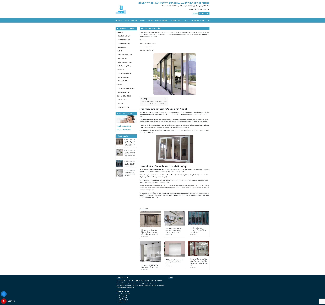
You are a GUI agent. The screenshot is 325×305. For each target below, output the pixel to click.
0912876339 (127, 126)
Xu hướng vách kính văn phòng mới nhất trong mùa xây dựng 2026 (174, 230)
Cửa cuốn (150, 20)
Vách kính (134, 20)
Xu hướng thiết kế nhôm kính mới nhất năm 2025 (129, 174)
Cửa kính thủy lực (124, 39)
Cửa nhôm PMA (123, 81)
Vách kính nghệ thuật (125, 62)
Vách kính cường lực (125, 54)
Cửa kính (126, 20)
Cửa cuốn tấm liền (124, 92)
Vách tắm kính (122, 58)
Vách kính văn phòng (161, 20)
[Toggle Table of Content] (165, 99)
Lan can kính (122, 99)
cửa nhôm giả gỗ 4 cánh (147, 50)
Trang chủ (118, 20)
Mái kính (120, 103)
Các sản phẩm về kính (197, 20)
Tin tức (186, 20)
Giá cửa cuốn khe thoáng (126, 88)
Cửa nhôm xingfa (123, 77)
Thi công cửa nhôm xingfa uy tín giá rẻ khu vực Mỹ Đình (198, 230)
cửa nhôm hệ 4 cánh (146, 47)
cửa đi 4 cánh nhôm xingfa (148, 43)
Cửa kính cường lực (124, 36)
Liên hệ (208, 20)
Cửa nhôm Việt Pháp (176, 20)
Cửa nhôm (142, 20)
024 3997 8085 (204, 13)
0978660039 (127, 130)
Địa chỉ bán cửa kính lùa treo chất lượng (154, 104)
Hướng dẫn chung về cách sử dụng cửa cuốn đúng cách (174, 262)
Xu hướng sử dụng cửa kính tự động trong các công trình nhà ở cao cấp (149, 232)
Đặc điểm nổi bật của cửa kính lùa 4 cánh (154, 101)
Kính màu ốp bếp (123, 107)
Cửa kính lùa (122, 47)
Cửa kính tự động (124, 43)
